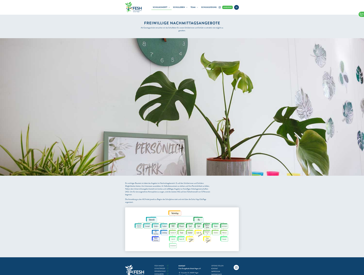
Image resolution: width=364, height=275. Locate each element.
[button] (236, 7)
